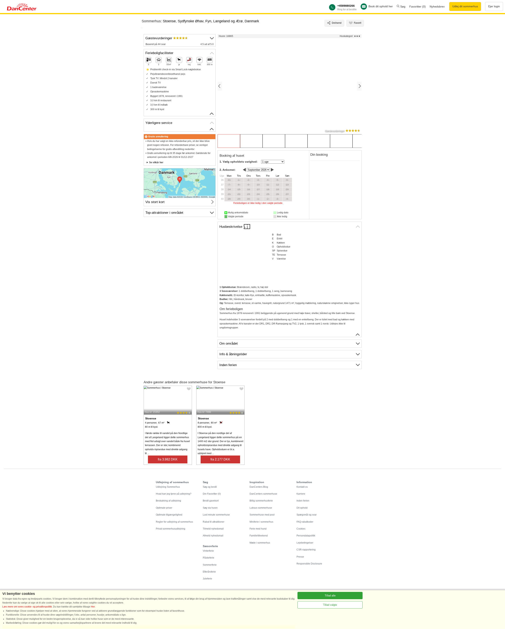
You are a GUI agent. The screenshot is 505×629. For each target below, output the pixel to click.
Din (212, 493)
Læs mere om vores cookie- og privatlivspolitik (27, 606)
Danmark (252, 21)
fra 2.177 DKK (220, 459)
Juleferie (207, 578)
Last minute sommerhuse (216, 514)
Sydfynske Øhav (190, 21)
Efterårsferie (209, 571)
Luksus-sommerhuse (261, 507)
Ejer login (494, 6)
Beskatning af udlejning (168, 500)
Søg (402, 6)
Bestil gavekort (211, 500)
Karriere (300, 493)
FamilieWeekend (259, 535)
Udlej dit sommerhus (465, 6)
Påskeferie (208, 557)
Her (93, 606)
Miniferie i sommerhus (261, 521)
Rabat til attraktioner (213, 521)
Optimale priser (164, 507)
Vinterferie (208, 550)
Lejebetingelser (304, 542)
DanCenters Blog (259, 487)
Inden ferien (302, 500)
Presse (300, 556)
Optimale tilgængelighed (169, 514)
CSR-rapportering (306, 549)
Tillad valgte (330, 604)
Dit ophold (302, 507)
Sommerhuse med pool (262, 514)
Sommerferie (210, 564)
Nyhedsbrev (437, 6)
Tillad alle (330, 595)
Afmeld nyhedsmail (213, 535)
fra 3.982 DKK (168, 459)
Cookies (300, 528)
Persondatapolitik (305, 535)
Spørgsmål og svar (306, 514)
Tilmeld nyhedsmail (213, 528)
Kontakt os (302, 487)
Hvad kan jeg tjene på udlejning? (173, 493)
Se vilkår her (156, 162)
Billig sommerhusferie (261, 500)
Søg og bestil (210, 487)
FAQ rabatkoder (304, 521)
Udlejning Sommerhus (168, 487)
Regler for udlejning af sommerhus (174, 521)
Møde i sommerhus (260, 542)
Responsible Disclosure (309, 563)
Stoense (169, 21)
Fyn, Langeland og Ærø (224, 21)
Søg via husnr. (210, 507)
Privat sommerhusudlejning (170, 528)
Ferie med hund (258, 528)
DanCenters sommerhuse (263, 493)
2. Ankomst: (228, 169)
